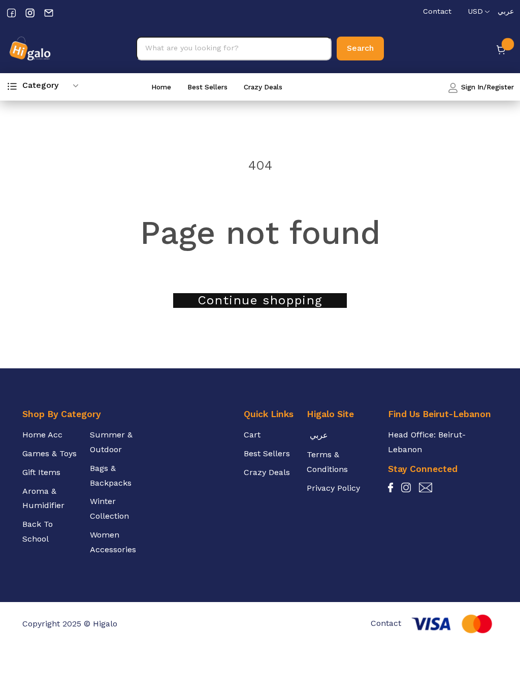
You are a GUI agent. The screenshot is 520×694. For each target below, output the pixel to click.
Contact (437, 11)
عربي (506, 11)
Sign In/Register (486, 87)
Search (360, 48)
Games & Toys (49, 453)
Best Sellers (207, 87)
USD (475, 11)
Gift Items (41, 472)
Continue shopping (260, 300)
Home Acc (42, 434)
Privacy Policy (333, 488)
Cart (252, 434)
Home (161, 87)
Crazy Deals (263, 87)
